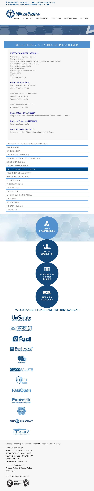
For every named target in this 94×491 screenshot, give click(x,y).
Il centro (27, 18)
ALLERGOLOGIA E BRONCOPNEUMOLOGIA (27, 143)
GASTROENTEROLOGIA (18, 165)
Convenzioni (47, 443)
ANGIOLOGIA (13, 147)
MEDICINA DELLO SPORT (19, 173)
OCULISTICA (13, 187)
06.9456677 (25, 2)
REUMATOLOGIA (15, 206)
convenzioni (70, 18)
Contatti (37, 443)
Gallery (57, 443)
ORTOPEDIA (13, 191)
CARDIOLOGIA (13, 151)
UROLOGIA (12, 209)
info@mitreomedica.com (45, 2)
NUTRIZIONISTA (15, 184)
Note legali (10, 470)
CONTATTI (56, 18)
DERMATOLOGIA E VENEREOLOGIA (24, 158)
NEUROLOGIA (13, 180)
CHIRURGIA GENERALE (18, 154)
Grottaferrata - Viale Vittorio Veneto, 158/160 (26, 4)
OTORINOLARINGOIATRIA (19, 195)
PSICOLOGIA (13, 202)
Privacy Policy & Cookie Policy (19, 468)
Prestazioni (26, 443)
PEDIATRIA (12, 198)
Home (16, 18)
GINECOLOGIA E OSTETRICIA (21, 169)
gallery (84, 18)
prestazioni (42, 18)
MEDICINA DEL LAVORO (18, 176)
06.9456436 (13, 2)
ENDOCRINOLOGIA (16, 162)
